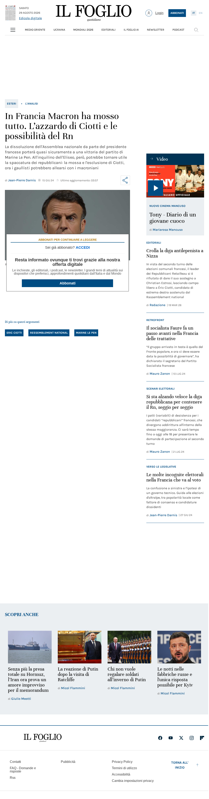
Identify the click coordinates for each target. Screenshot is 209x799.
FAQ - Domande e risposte (23, 769)
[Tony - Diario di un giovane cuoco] (175, 181)
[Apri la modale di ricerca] (196, 30)
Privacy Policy (122, 761)
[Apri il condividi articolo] (125, 180)
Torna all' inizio (179, 765)
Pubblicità (68, 761)
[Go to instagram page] (192, 738)
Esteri (11, 103)
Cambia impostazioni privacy (133, 780)
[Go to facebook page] (160, 738)
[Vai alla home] (93, 13)
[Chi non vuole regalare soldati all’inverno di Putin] (129, 647)
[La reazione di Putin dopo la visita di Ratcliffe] (79, 647)
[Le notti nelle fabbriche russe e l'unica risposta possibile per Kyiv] (179, 647)
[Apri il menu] (13, 30)
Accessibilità (121, 774)
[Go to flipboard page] (202, 738)
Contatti (15, 761)
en (200, 13)
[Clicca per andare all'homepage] (42, 738)
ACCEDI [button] (83, 247)
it (193, 13)
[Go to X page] (181, 738)
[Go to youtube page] (171, 738)
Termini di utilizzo (124, 768)
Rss (13, 777)
